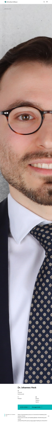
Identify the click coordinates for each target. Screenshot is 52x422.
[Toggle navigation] (47, 1)
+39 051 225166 (24, 407)
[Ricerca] (44, 2)
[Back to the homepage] (10, 2)
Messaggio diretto (36, 407)
